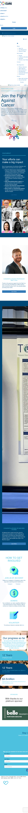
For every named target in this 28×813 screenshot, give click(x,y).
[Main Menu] (0, 85)
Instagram (10, 584)
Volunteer (21, 58)
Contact (3, 13)
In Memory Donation (23, 57)
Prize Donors (22, 74)
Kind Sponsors (22, 71)
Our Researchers (23, 49)
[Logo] (14, 3)
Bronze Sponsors (23, 70)
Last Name (6, 759)
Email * (6, 764)
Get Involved (4, 10)
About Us (21, 48)
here (23, 625)
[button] (14, 570)
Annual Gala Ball (22, 80)
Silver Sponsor (22, 68)
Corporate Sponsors (23, 72)
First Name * (7, 753)
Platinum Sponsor (23, 67)
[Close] (27, 85)
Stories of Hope (22, 51)
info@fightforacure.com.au (9, 33)
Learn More (14, 194)
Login (14, 28)
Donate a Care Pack (23, 59)
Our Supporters (4, 16)
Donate (14, 22)
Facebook (18, 584)
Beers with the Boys (23, 78)
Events (2, 19)
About (2, 7)
